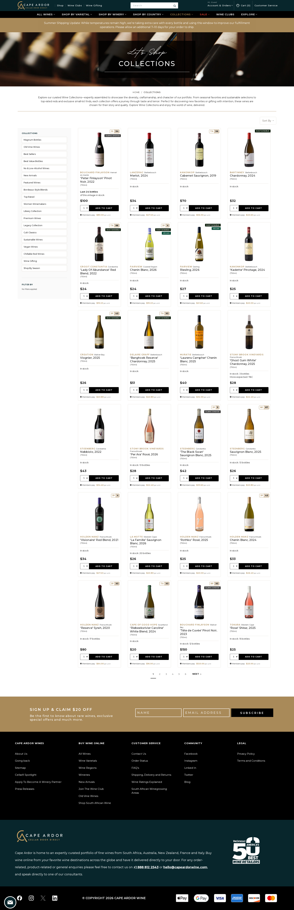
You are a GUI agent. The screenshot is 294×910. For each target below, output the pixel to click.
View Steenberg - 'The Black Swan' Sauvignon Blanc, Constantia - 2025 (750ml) (199, 446)
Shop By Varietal (76, 14)
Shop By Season (32, 268)
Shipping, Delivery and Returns (151, 774)
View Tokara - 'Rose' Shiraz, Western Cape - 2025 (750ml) (249, 623)
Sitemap (20, 767)
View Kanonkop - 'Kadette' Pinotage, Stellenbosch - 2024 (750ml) (249, 264)
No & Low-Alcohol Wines (36, 168)
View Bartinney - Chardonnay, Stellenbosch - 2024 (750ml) (249, 173)
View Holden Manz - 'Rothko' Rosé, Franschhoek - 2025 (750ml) (199, 534)
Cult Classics (30, 232)
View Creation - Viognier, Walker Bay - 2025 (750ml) (99, 355)
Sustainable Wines (33, 239)
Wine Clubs (75, 5)
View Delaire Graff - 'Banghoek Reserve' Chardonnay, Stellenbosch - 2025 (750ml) (149, 355)
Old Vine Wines (32, 147)
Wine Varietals (88, 760)
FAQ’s (135, 767)
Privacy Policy (246, 753)
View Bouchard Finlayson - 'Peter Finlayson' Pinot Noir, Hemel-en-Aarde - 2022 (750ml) (99, 173)
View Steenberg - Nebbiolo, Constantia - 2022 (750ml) (99, 446)
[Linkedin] (54, 898)
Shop (60, 5)
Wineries (84, 774)
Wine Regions (87, 767)
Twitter (188, 774)
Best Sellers (30, 154)
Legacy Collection (33, 225)
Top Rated (29, 197)
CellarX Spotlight (25, 774)
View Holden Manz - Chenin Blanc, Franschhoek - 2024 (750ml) (249, 534)
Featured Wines (32, 182)
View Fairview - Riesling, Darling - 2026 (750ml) (199, 264)
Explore (248, 14)
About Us (21, 753)
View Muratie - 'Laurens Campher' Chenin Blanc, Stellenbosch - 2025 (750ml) (199, 355)
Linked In (190, 767)
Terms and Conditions (251, 760)
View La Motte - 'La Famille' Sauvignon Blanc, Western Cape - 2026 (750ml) (149, 534)
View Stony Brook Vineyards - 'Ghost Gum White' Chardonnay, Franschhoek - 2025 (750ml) (249, 355)
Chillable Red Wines (34, 254)
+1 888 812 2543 (146, 867)
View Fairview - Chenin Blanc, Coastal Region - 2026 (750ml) (149, 264)
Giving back (22, 760)
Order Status (140, 760)
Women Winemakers (35, 204)
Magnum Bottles (32, 140)
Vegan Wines (31, 246)
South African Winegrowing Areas (149, 790)
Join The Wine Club (91, 788)
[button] (268, 120)
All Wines (45, 14)
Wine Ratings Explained (147, 782)
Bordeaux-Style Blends (35, 189)
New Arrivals (30, 175)
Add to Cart (104, 208)
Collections (180, 14)
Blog (187, 782)
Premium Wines (32, 218)
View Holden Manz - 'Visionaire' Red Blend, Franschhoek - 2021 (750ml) (99, 534)
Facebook (191, 753)
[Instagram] (31, 898)
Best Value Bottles (33, 161)
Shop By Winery (111, 14)
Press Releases (24, 788)
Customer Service (266, 5)
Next (196, 674)
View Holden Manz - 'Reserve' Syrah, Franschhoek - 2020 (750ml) (99, 623)
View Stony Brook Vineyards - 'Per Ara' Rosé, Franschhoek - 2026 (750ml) (149, 446)
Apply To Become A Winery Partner (38, 782)
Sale (203, 14)
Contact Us (139, 753)
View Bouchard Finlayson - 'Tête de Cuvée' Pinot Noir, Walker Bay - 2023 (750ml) (199, 623)
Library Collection (33, 211)
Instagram (190, 760)
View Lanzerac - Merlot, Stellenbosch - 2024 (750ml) (149, 173)
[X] (43, 898)
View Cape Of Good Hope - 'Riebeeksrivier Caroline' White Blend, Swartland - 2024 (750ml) (149, 623)
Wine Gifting (94, 5)
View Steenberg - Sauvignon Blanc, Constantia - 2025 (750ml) (249, 446)
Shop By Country (147, 14)
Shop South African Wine (95, 803)
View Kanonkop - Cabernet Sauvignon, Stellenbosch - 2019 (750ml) (199, 173)
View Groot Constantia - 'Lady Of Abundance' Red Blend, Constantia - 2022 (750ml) (99, 264)
